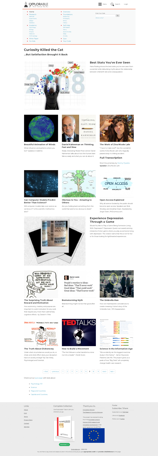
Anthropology (33, 36)
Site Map (26, 427)
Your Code (67, 41)
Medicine (32, 34)
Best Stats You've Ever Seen (110, 62)
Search (117, 4)
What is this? (100, 18)
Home (31, 12)
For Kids (32, 41)
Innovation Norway (89, 410)
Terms (26, 416)
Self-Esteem (66, 27)
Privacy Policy (28, 420)
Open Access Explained (112, 200)
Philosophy (66, 18)
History (65, 22)
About (26, 410)
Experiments (33, 18)
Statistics (31, 22)
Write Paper (33, 39)
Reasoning (66, 16)
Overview (66, 12)
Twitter (122, 419)
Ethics (65, 20)
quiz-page (39, 378)
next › (105, 371)
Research (32, 14)
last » (112, 371)
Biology (31, 29)
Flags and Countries (38, 391)
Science (34, 387)
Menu (105, 4)
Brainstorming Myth (72, 300)
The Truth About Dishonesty (39, 349)
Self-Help (66, 25)
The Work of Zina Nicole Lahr (115, 144)
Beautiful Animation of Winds (39, 144)
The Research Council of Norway (93, 412)
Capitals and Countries (39, 394)
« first (46, 371)
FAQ (25, 413)
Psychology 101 (36, 384)
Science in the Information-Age (116, 349)
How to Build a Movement (75, 349)
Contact (26, 423)
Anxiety (65, 36)
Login (126, 4)
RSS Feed (125, 412)
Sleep (64, 34)
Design (31, 20)
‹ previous (55, 371)
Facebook (122, 415)
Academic (33, 25)
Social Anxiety (67, 31)
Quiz (65, 39)
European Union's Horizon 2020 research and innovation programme (91, 422)
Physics (31, 31)
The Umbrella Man (109, 300)
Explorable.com (75, 449)
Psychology (32, 27)
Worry (65, 29)
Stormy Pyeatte (123, 163)
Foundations (67, 14)
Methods (31, 16)
